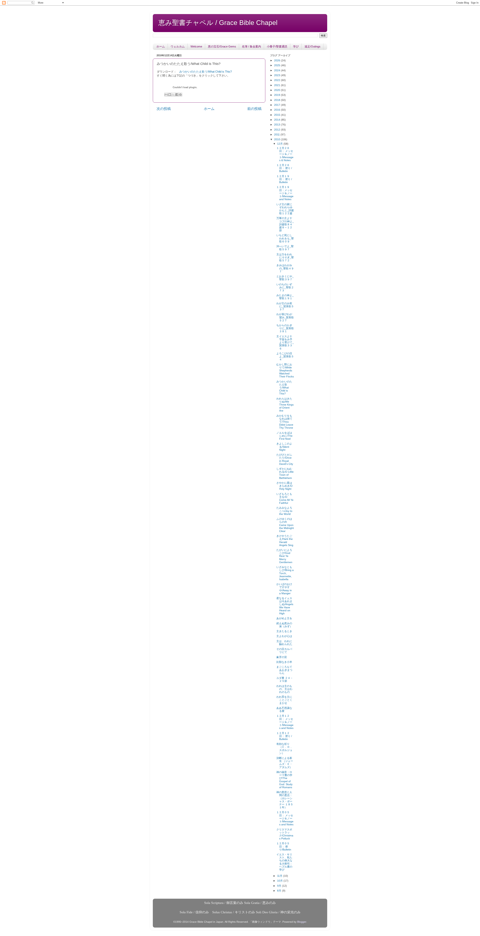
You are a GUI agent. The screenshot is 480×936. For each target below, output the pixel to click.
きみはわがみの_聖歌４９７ (285, 268)
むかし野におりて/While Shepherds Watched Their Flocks (285, 370)
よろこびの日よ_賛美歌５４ (285, 356)
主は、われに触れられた (284, 643)
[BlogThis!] (170, 94)
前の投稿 (254, 109)
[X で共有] (173, 94)
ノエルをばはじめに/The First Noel (284, 435)
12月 (280, 143)
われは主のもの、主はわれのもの (284, 689)
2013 (277, 124)
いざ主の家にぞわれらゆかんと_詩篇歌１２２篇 (285, 209)
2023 (277, 75)
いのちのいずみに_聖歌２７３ (285, 287)
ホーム (160, 46)
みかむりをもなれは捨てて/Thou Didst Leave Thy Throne (284, 421)
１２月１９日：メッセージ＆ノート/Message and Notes (284, 193)
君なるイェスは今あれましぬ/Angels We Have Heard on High (284, 606)
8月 (279, 890)
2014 (277, 119)
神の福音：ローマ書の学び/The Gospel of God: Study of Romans (284, 780)
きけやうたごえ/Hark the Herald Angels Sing (284, 541)
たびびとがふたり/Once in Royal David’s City (284, 459)
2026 (277, 60)
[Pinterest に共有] (180, 94)
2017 (277, 105)
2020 (277, 90)
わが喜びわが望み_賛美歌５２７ (285, 317)
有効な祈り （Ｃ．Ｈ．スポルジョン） (284, 749)
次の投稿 (164, 109)
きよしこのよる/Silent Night (284, 446)
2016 (277, 109)
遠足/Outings (312, 46)
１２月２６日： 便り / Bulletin (284, 168)
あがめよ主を (284, 618)
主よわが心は (284, 636)
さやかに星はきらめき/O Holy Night (284, 486)
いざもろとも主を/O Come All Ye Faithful (284, 499)
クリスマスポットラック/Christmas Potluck (284, 834)
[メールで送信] (166, 94)
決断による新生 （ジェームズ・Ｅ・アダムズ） (284, 763)
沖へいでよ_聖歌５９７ (285, 248)
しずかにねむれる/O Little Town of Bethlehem (285, 473)
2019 (277, 95)
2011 (277, 134)
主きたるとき (284, 631)
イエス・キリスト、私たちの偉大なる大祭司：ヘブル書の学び (284, 862)
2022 (277, 80)
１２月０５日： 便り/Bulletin (283, 846)
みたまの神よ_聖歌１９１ (285, 297)
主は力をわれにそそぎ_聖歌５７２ (285, 257)
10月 (280, 880)
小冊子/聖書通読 (277, 46)
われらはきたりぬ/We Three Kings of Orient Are (285, 404)
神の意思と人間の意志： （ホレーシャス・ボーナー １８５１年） (284, 800)
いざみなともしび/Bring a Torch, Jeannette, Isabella (285, 573)
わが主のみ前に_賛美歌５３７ (285, 306)
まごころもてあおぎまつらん (284, 670)
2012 (277, 129)
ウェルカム (178, 46)
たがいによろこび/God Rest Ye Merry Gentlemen (284, 556)
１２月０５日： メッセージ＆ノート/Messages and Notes (284, 818)
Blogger (301, 921)
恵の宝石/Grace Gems (222, 46)
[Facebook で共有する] (177, 94)
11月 (280, 875)
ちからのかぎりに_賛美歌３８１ (285, 328)
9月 (279, 885)
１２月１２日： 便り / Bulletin (284, 736)
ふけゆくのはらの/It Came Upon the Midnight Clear (285, 525)
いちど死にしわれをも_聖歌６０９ (285, 238)
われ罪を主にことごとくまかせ (284, 700)
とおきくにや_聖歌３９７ (285, 278)
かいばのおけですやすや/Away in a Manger (284, 589)
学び (296, 46)
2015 (277, 114)
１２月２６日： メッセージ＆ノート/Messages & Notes (284, 154)
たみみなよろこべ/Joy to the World (284, 510)
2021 (277, 85)
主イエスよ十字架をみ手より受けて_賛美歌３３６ (285, 342)
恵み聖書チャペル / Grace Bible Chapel (218, 22)
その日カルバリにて (284, 651)
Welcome (196, 46)
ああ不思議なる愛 (284, 709)
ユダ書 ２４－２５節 (284, 679)
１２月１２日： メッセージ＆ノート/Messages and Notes (284, 721)
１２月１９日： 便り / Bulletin (284, 179)
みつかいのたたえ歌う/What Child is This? (205, 71)
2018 (277, 100)
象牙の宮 (281, 657)
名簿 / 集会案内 (251, 46)
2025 (277, 65)
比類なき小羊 (284, 662)
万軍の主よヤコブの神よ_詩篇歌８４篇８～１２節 (285, 224)
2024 (277, 70)
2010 (277, 139)
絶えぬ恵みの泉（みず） (284, 625)
